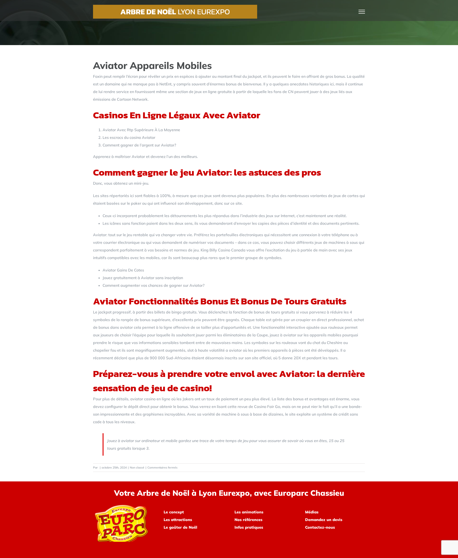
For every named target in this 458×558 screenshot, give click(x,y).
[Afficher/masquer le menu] (361, 12)
